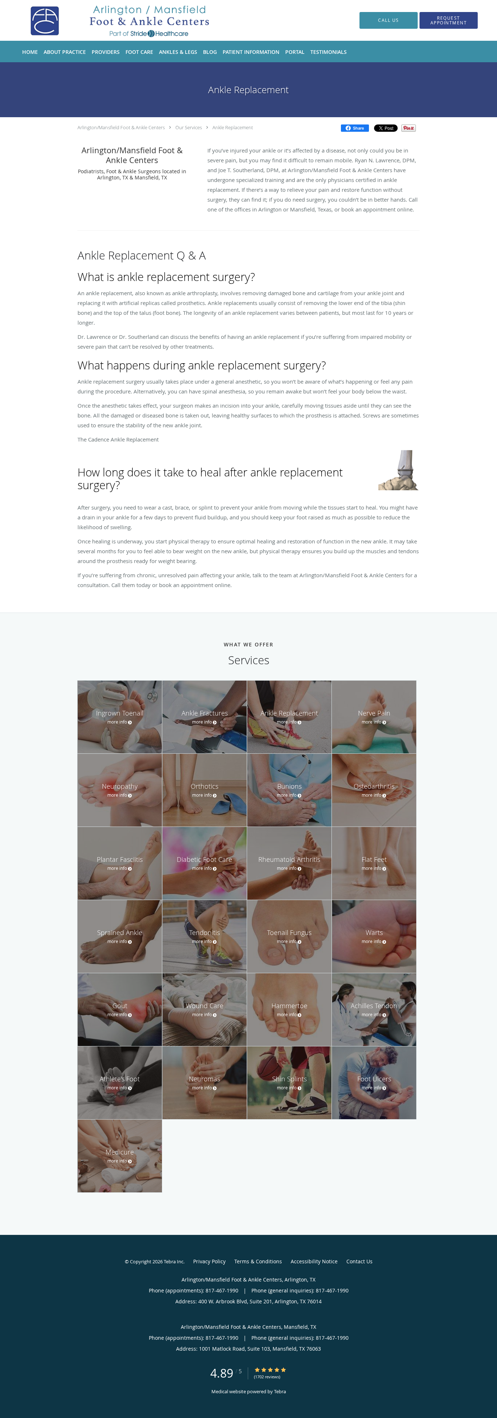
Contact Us (359, 1261)
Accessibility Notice (314, 1261)
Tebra (280, 1391)
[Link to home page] (113, 20)
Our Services (188, 127)
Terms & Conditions (258, 1261)
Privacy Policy (209, 1261)
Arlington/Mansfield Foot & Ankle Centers (121, 127)
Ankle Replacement (232, 127)
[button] (449, 20)
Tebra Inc (173, 1261)
